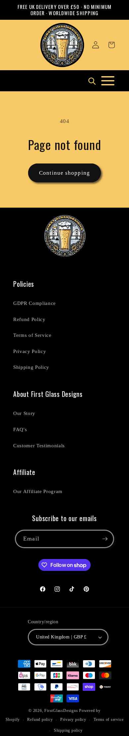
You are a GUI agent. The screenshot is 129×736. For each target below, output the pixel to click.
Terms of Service (32, 335)
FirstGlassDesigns (61, 710)
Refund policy (40, 719)
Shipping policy (68, 730)
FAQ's (20, 429)
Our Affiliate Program (38, 491)
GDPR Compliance (34, 303)
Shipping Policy (31, 367)
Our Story (24, 413)
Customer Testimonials (39, 445)
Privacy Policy (29, 351)
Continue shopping (64, 173)
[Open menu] (108, 81)
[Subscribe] (105, 539)
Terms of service (108, 719)
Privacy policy (73, 719)
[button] (111, 45)
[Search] (92, 80)
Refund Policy (29, 319)
